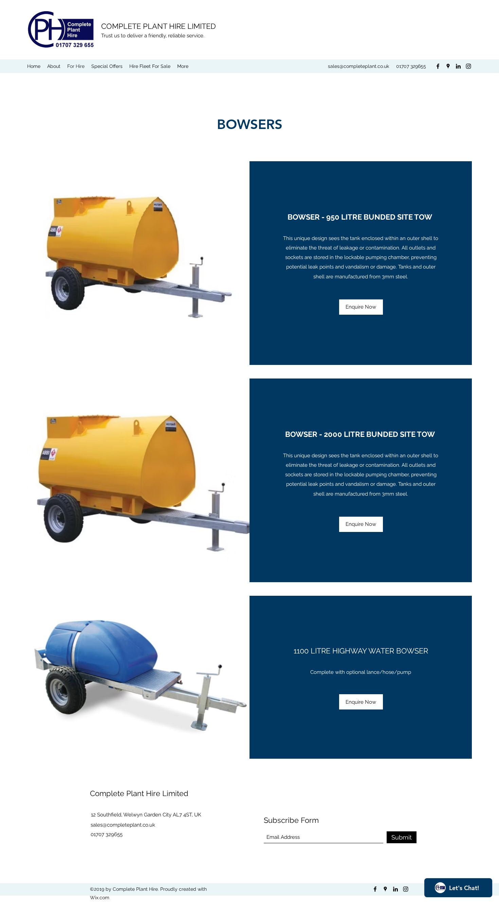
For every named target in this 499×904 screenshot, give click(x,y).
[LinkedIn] (458, 66)
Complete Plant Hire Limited (139, 793)
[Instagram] (468, 66)
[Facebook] (438, 66)
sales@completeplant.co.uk (358, 66)
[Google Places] (448, 66)
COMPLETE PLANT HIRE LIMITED (158, 26)
